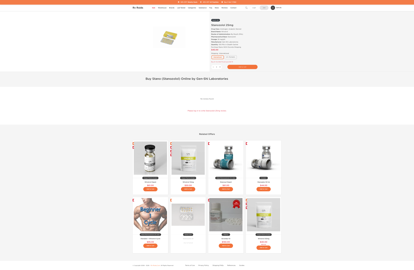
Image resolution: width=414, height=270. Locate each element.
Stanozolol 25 (188, 239)
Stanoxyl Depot (226, 182)
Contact (233, 8)
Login (254, 8)
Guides (241, 265)
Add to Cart (242, 67)
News (217, 8)
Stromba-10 (225, 239)
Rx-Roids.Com (155, 265)
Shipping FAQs (218, 265)
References (231, 265)
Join (264, 8)
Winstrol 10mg (188, 182)
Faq (210, 8)
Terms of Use (190, 265)
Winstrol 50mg (263, 239)
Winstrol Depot (150, 182)
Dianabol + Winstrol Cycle (150, 239)
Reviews (225, 8)
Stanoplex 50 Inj (263, 182)
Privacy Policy (203, 265)
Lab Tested (181, 8)
